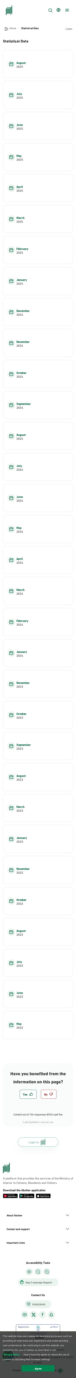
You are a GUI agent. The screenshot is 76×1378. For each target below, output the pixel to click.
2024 (19, 314)
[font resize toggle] (38, 1272)
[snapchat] (51, 1314)
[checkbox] (28, 1094)
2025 (19, 66)
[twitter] (33, 1314)
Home (13, 28)
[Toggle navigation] (66, 10)
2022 (19, 872)
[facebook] (42, 1314)
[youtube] (25, 1314)
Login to (34, 1142)
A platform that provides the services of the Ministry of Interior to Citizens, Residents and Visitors (38, 1180)
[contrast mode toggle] (29, 1272)
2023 (19, 686)
